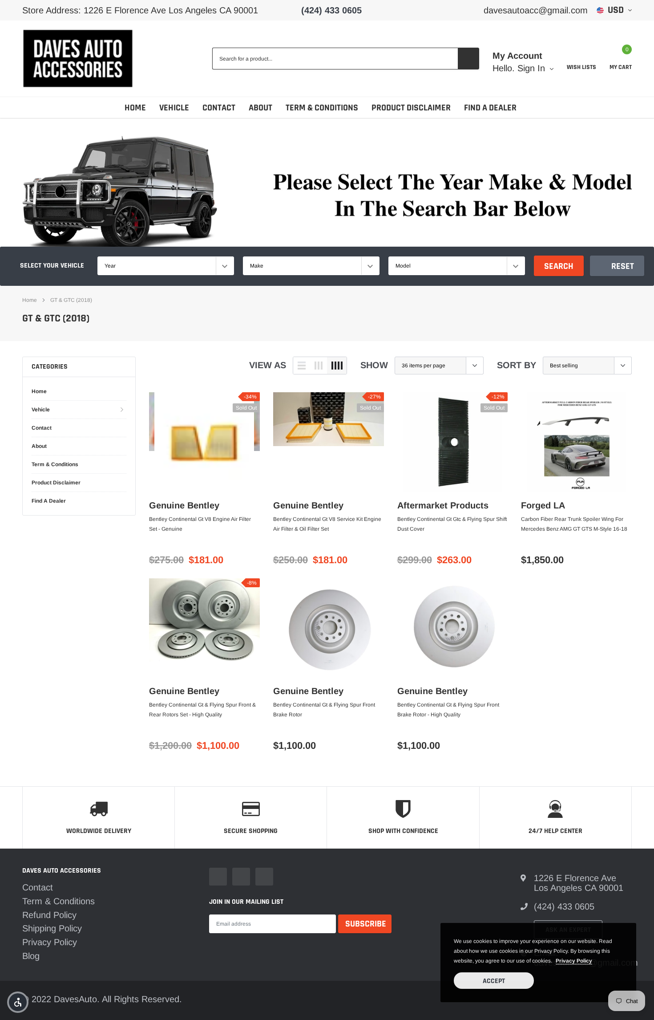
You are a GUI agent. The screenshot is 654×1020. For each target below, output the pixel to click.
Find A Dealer (490, 108)
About (260, 108)
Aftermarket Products (442, 505)
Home (135, 108)
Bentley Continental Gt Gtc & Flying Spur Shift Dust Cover (452, 524)
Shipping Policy (52, 928)
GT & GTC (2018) (71, 300)
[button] (17, 1002)
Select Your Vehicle (52, 265)
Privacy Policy (49, 942)
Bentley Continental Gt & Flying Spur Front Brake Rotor (324, 710)
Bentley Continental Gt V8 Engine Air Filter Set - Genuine (200, 524)
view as (267, 365)
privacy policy (574, 961)
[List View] (301, 365)
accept (494, 981)
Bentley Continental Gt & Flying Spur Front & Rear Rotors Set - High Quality (202, 710)
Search (558, 266)
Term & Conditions (322, 108)
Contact (218, 108)
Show (374, 365)
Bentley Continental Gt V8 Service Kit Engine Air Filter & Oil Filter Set (327, 524)
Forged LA (543, 505)
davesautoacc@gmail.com (536, 10)
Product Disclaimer (411, 108)
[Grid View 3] (318, 365)
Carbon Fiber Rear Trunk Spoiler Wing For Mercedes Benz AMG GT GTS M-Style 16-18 (574, 524)
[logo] (77, 58)
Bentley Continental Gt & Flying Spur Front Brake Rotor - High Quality (448, 710)
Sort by (516, 365)
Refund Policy (49, 915)
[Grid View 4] (337, 365)
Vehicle (174, 108)
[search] (468, 58)
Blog (31, 956)
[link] (204, 442)
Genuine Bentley (184, 505)
